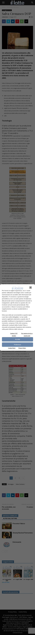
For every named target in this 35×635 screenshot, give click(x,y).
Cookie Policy (11, 348)
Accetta (17, 339)
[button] (31, 287)
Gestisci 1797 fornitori (14, 334)
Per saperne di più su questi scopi (27, 334)
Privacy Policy (22, 348)
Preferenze (17, 344)
